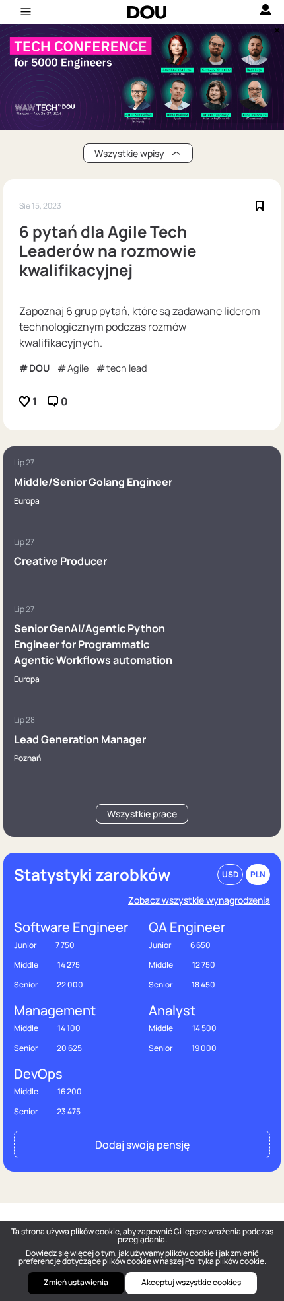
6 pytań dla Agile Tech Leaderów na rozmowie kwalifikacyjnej (107, 250)
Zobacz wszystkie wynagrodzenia (199, 900)
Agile (78, 368)
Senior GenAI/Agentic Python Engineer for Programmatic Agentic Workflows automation (93, 644)
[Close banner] (275, 27)
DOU (39, 368)
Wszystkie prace (142, 813)
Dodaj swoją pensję (142, 1144)
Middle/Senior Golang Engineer (93, 482)
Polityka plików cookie (224, 1261)
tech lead (126, 368)
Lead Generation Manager (80, 739)
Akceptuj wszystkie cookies (191, 1282)
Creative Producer (60, 561)
